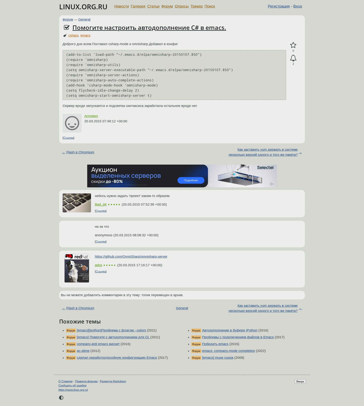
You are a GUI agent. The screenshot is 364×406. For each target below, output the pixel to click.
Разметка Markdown (113, 381)
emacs (85, 35)
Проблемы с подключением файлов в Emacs (238, 337)
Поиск (210, 6)
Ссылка (68, 137)
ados (98, 265)
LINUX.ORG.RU (83, 6)
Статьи (153, 6)
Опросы (182, 6)
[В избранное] (293, 45)
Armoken (91, 116)
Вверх (300, 381)
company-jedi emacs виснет (98, 344)
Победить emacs (215, 344)
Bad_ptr (101, 204)
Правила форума (86, 381)
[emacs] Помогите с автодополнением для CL (113, 337)
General (84, 19)
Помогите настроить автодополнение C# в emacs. (149, 27)
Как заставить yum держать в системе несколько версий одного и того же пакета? (263, 152)
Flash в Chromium (80, 152)
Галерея (138, 6)
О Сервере (65, 381)
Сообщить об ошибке (72, 385)
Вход (297, 6)
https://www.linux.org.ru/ (73, 389)
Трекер (197, 6)
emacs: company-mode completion (228, 351)
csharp (73, 35)
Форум (167, 6)
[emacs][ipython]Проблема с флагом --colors (111, 330)
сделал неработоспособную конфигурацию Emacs (117, 358)
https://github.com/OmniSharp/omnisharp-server (131, 256)
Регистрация (279, 6)
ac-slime (83, 351)
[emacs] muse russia (217, 358)
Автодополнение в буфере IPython (229, 330)
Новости (121, 6)
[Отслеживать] (293, 58)
